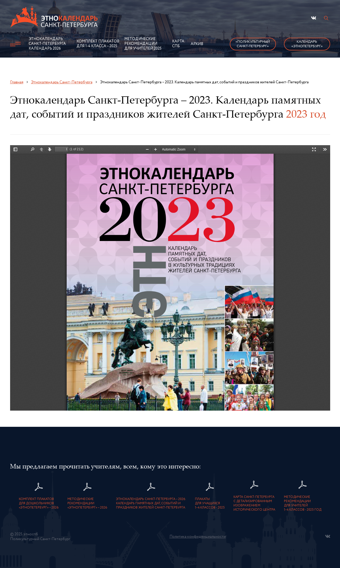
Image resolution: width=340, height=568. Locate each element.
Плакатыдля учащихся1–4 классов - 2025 (210, 503)
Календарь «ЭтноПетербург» (307, 44)
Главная (16, 82)
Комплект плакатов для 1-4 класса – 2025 (97, 44)
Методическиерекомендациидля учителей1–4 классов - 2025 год (302, 503)
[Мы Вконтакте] (313, 17)
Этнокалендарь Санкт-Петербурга (61, 82)
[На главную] (54, 18)
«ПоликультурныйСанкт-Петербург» (253, 44)
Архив (197, 44)
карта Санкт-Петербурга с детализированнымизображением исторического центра (254, 503)
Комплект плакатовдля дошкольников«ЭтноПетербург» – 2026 (39, 503)
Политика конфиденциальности (197, 537)
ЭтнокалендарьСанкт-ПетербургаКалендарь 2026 (47, 43)
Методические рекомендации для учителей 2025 (143, 43)
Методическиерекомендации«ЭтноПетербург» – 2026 (87, 503)
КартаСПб (178, 44)
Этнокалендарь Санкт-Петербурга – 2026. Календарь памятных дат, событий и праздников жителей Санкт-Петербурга (151, 503)
